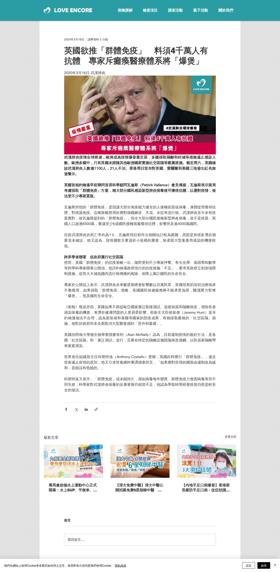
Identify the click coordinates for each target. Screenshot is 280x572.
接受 (264, 565)
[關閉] (275, 565)
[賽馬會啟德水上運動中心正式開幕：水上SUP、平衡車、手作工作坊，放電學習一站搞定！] (73, 461)
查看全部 (230, 436)
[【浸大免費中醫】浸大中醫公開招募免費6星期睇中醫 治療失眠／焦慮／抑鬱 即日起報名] (140, 461)
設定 (249, 565)
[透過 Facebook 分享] (66, 409)
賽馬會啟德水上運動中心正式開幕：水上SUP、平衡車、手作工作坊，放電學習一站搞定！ (73, 488)
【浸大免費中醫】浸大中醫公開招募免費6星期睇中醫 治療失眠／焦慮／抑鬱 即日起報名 (139, 488)
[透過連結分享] (96, 409)
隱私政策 (120, 565)
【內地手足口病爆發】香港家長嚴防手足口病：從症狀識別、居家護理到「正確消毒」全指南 (206, 488)
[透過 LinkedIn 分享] (86, 409)
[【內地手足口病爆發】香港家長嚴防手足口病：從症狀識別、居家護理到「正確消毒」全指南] (206, 461)
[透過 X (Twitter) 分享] (76, 409)
